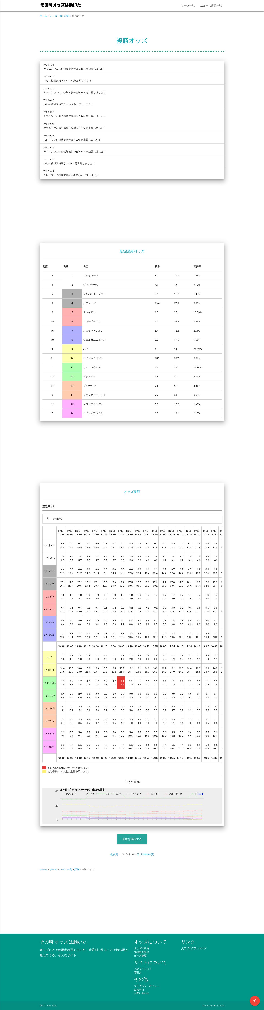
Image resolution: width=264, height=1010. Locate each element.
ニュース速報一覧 (211, 5)
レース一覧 (188, 5)
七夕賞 (114, 854)
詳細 (67, 16)
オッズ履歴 (140, 955)
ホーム (43, 16)
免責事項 (139, 989)
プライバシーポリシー (146, 986)
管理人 (138, 972)
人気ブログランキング (193, 948)
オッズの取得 (141, 948)
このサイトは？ (143, 969)
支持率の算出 (141, 952)
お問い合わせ (141, 993)
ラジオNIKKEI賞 (145, 854)
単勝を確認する (132, 839)
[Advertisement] (132, 213)
